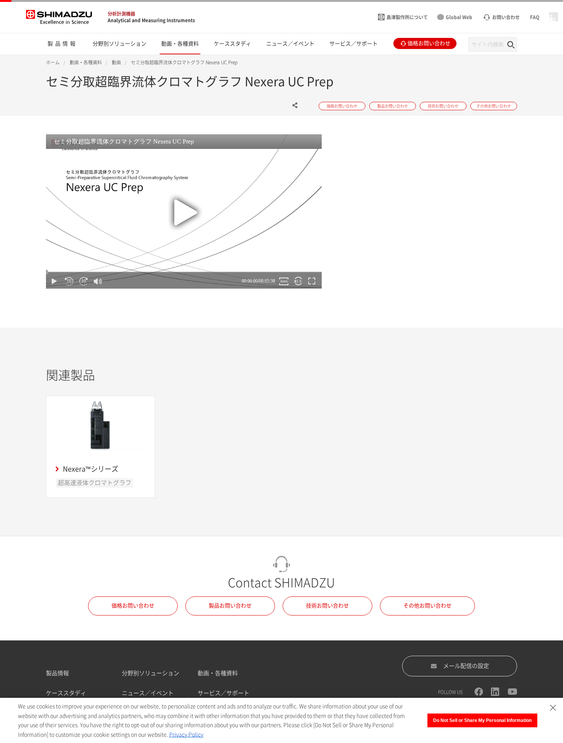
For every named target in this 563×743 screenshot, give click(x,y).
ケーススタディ (66, 693)
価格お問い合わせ (132, 605)
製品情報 (57, 673)
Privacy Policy (186, 734)
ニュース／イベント (147, 693)
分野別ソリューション (150, 673)
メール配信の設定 (466, 666)
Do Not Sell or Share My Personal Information (482, 720)
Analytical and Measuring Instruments (151, 20)
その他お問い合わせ (427, 605)
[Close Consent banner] (553, 707)
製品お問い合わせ (230, 605)
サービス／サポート (223, 693)
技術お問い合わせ (327, 605)
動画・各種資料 (218, 673)
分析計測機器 (121, 13)
